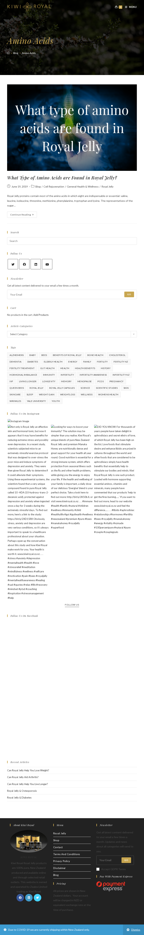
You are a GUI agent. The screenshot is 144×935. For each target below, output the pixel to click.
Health (64, 368)
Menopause (84, 381)
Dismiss (135, 929)
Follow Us (72, 604)
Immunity (49, 374)
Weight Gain (46, 394)
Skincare (15, 394)
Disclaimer (59, 868)
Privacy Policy (61, 861)
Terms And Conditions (66, 854)
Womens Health (108, 394)
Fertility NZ (121, 361)
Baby (32, 355)
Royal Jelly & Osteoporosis (22, 790)
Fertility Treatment (22, 368)
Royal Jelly (107, 186)
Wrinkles (15, 401)
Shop (56, 840)
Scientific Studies (107, 387)
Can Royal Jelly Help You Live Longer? (27, 784)
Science (85, 387)
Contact (58, 847)
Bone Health (95, 355)
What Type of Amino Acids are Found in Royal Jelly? (62, 178)
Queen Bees (17, 387)
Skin (126, 387)
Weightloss (67, 394)
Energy (72, 361)
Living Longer (28, 381)
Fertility (102, 361)
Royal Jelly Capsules (62, 387)
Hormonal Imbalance (23, 374)
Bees (44, 355)
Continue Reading (23, 215)
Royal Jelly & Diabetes (19, 797)
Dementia (15, 361)
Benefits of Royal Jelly (67, 355)
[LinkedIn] (36, 264)
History (105, 368)
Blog (38, 186)
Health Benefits (85, 368)
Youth (56, 401)
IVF (11, 381)
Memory (66, 381)
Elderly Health (53, 361)
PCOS (101, 381)
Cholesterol (117, 355)
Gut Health (47, 368)
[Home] (8, 53)
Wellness (86, 394)
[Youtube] (47, 264)
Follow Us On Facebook (24, 615)
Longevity (49, 381)
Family (87, 361)
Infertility (67, 374)
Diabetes (32, 361)
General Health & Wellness (83, 186)
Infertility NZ (121, 374)
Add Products (41, 314)
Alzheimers (17, 355)
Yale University (36, 401)
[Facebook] (24, 264)
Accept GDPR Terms (113, 869)
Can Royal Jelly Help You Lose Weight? (28, 770)
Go (129, 294)
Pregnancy (117, 381)
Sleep (30, 394)
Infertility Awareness (93, 374)
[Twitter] (13, 264)
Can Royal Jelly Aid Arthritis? (23, 777)
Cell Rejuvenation (54, 186)
